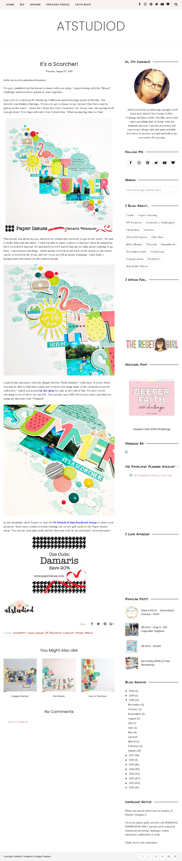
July (130, 723)
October (133, 709)
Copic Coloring (147, 215)
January (132, 750)
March (132, 741)
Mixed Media (84, 633)
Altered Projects (136, 237)
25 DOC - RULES (151, 646)
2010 (132, 787)
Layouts (68, 633)
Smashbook (168, 244)
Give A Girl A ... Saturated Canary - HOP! (157, 612)
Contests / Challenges (28, 633)
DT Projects (53, 633)
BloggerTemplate (43, 856)
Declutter (154, 259)
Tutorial (151, 244)
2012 (131, 778)
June (130, 727)
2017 (131, 755)
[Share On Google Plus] (111, 624)
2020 (132, 691)
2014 (131, 769)
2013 (131, 773)
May (130, 732)
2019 (131, 695)
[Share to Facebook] (92, 624)
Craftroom (157, 251)
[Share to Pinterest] (105, 624)
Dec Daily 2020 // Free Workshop (155, 663)
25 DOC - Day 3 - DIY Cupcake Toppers (154, 629)
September (134, 713)
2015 (131, 764)
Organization (134, 259)
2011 (131, 783)
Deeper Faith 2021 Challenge (151, 429)
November (134, 704)
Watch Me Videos (137, 266)
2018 (131, 700)
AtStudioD (91, 26)
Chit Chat (157, 237)
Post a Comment (18, 721)
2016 (131, 759)
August (132, 718)
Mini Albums (134, 244)
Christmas (133, 229)
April (131, 737)
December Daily (136, 251)
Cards (130, 215)
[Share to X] (98, 624)
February (133, 746)
